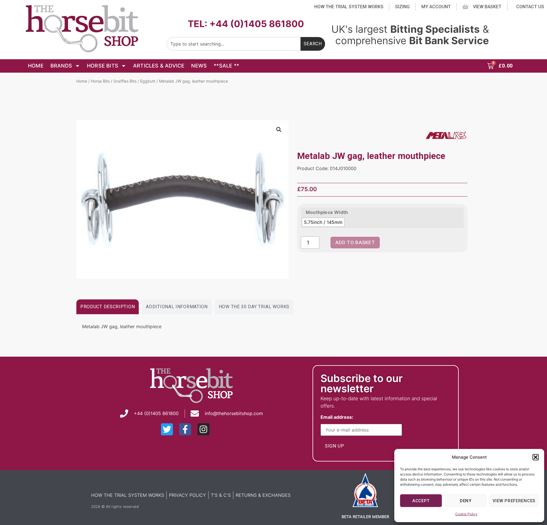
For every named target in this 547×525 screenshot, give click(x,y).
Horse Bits (102, 66)
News (199, 66)
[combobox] (233, 44)
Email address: (338, 417)
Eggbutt (147, 81)
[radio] (323, 222)
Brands (61, 66)
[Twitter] (167, 429)
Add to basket (355, 242)
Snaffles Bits (124, 81)
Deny (466, 500)
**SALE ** (226, 66)
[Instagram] (203, 429)
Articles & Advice (158, 66)
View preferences (514, 500)
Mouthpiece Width (327, 212)
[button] (535, 457)
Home (36, 66)
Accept (421, 500)
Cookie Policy (466, 514)
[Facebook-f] (185, 429)
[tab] (107, 306)
